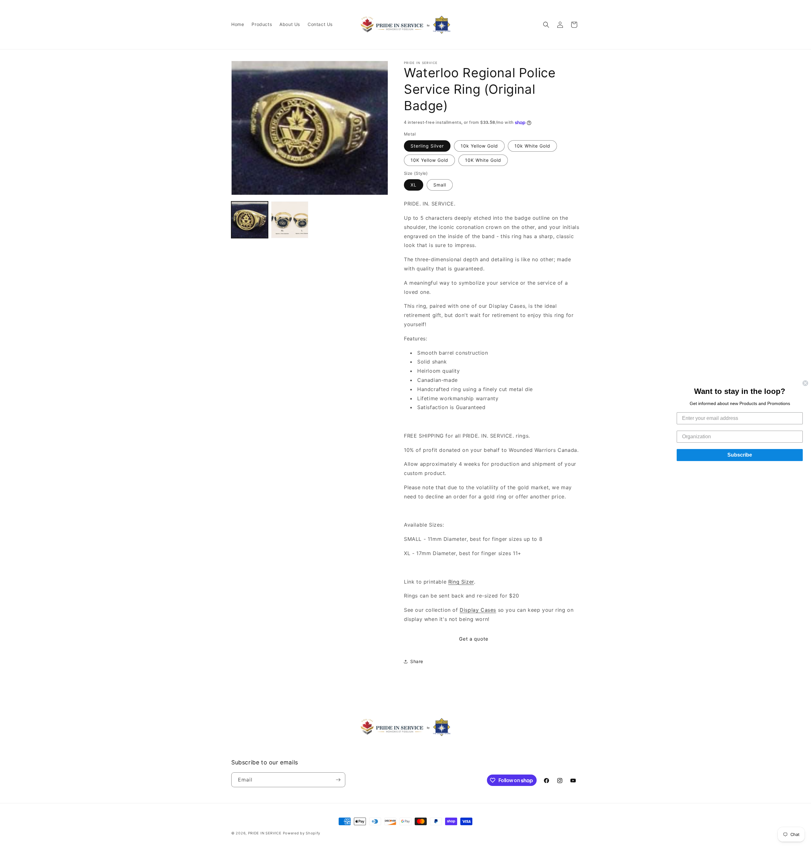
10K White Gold (483, 160)
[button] (546, 25)
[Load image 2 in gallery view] (289, 219)
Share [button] (416, 661)
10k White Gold (532, 146)
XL (414, 184)
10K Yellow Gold (429, 160)
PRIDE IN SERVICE (265, 833)
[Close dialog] (805, 383)
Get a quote (474, 639)
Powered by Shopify (302, 833)
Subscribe (739, 455)
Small (439, 184)
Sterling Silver (427, 146)
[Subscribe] (338, 779)
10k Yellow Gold (479, 146)
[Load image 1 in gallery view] (249, 219)
